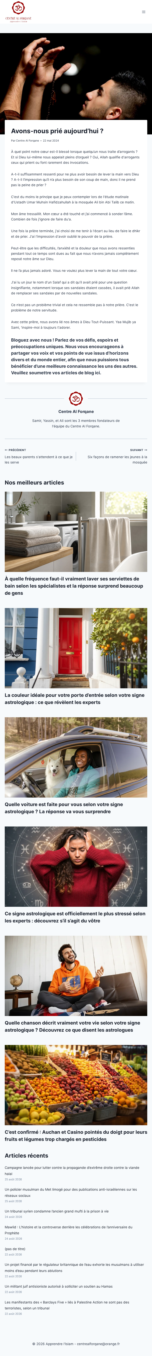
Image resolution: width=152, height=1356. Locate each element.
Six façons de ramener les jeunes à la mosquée (117, 456)
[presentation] (76, 532)
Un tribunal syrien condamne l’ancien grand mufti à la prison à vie (57, 1211)
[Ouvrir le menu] (143, 12)
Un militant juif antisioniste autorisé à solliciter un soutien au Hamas (59, 1286)
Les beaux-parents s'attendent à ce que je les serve (39, 456)
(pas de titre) (15, 1249)
